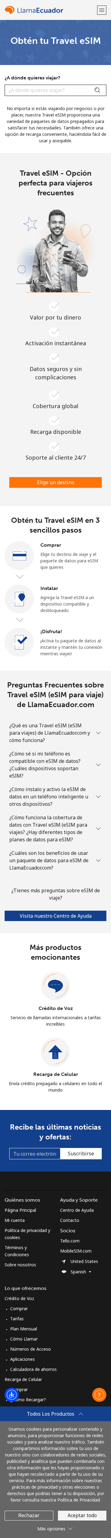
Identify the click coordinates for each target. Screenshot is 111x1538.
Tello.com (70, 1241)
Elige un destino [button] (55, 482)
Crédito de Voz (56, 1008)
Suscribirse (81, 1153)
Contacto (69, 1220)
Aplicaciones (22, 1359)
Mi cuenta (15, 1220)
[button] (101, 10)
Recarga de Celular (55, 1074)
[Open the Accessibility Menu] (12, 1395)
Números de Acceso (30, 1349)
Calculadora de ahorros (33, 1369)
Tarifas (17, 1319)
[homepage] (50, 10)
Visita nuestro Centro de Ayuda (56, 915)
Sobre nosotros (20, 1265)
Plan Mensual (23, 1329)
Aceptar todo (82, 1515)
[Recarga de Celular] (55, 1052)
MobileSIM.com (76, 1251)
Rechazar (28, 1515)
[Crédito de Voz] (55, 986)
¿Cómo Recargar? (28, 1399)
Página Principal (20, 1210)
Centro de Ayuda (77, 1210)
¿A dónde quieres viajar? (32, 78)
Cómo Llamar (24, 1339)
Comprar (19, 1308)
